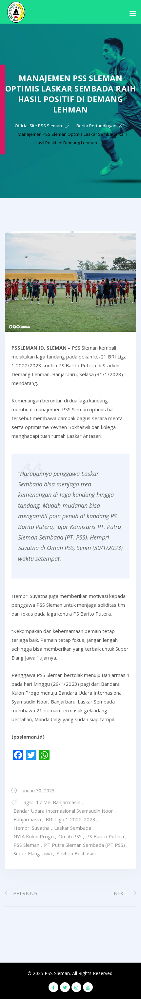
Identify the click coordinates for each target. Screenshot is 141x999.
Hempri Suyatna (31, 828)
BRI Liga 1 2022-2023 (70, 819)
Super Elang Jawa (32, 853)
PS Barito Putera (105, 836)
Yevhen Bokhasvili (76, 853)
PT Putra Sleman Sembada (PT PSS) (84, 845)
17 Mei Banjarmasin (58, 802)
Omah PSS (70, 836)
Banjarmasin (27, 819)
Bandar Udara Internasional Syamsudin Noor (63, 810)
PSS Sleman (26, 845)
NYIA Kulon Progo (33, 836)
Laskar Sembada (72, 828)
